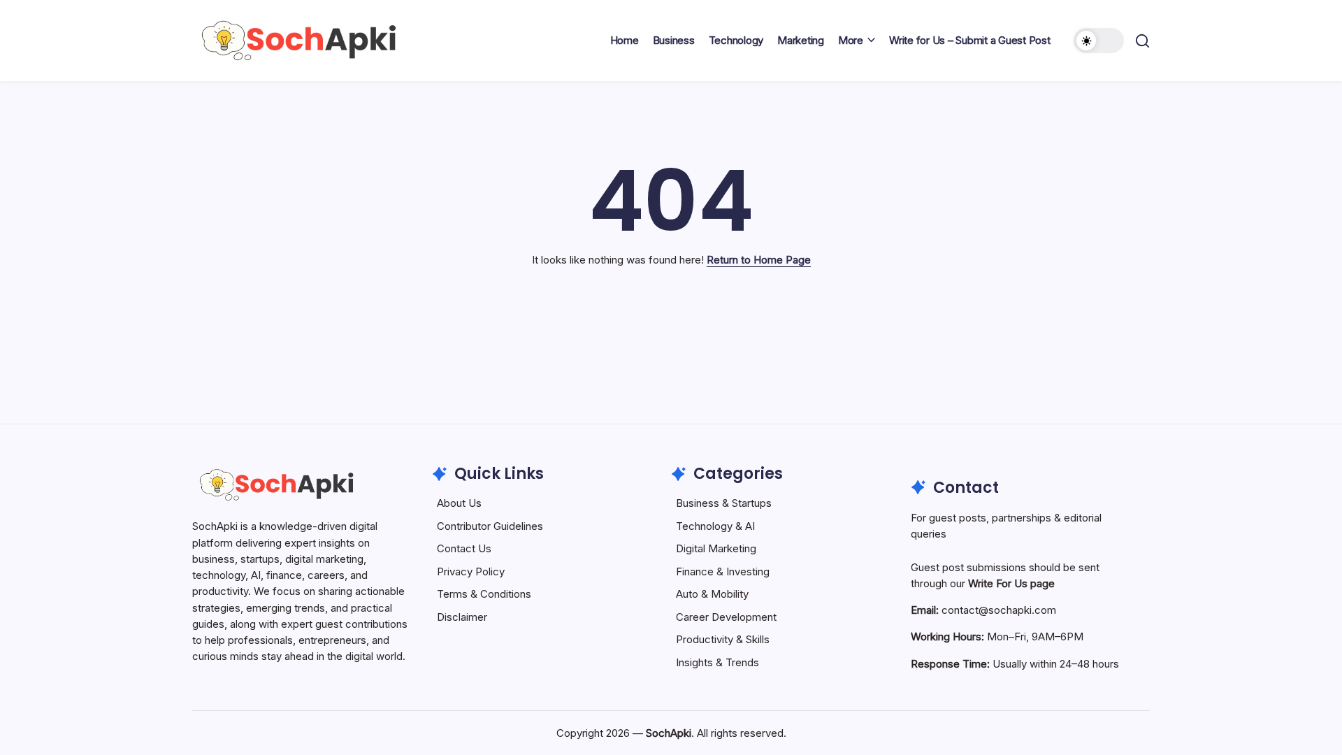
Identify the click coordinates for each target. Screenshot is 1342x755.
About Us (459, 503)
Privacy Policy (471, 571)
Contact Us (464, 548)
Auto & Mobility (712, 594)
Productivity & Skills (723, 639)
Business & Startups (724, 503)
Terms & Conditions (484, 594)
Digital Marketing (716, 548)
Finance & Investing (723, 571)
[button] (1099, 40)
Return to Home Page (759, 259)
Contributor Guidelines (490, 526)
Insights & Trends (717, 662)
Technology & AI (715, 526)
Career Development (726, 617)
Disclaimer (462, 617)
